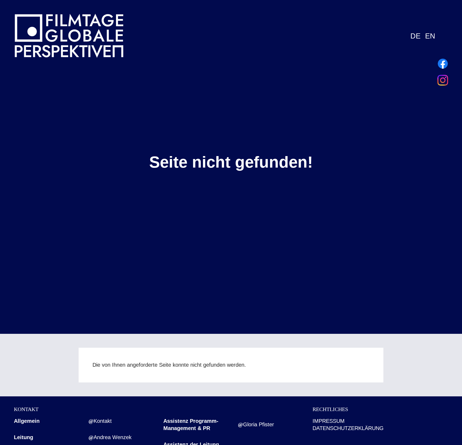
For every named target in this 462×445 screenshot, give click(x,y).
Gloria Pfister (258, 424)
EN (430, 36)
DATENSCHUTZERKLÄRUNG (348, 428)
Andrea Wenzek (113, 437)
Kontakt (103, 421)
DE (415, 36)
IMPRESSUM (329, 421)
